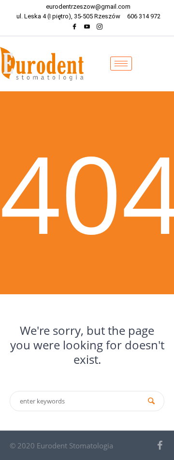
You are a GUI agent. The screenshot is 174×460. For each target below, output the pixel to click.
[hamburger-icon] (121, 64)
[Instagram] (99, 28)
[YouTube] (87, 28)
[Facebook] (74, 28)
